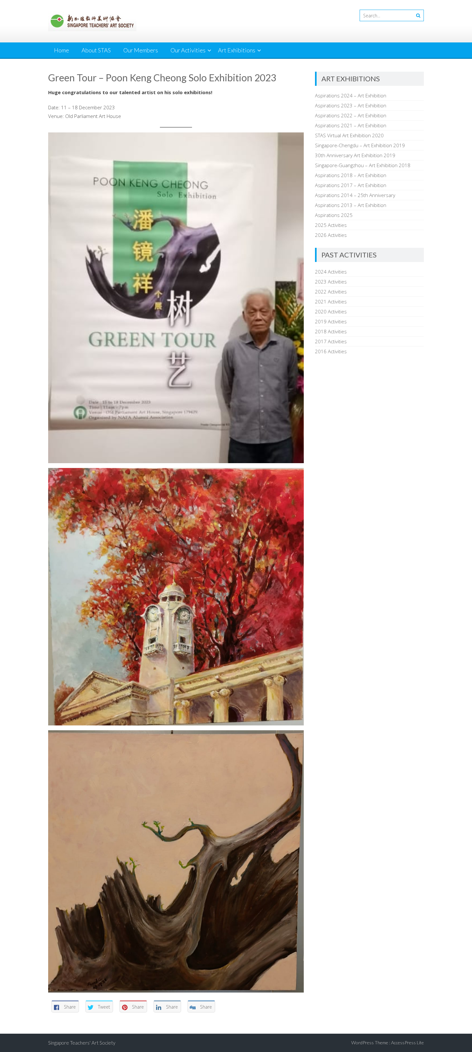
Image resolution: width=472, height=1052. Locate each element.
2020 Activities (331, 311)
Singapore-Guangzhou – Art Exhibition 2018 (362, 165)
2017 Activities (331, 341)
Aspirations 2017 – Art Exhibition (350, 185)
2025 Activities (331, 225)
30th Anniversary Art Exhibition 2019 (355, 155)
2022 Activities (331, 291)
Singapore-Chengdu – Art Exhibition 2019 (360, 145)
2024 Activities (331, 271)
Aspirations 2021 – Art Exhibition (350, 125)
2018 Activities (331, 331)
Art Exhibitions (236, 50)
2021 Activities (331, 301)
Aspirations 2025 (334, 215)
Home (61, 50)
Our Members (140, 50)
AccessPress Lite (407, 1042)
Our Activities (187, 50)
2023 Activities (331, 281)
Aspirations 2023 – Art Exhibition (350, 105)
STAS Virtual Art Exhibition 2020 (349, 135)
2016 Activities (331, 351)
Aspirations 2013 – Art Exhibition (350, 205)
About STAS (96, 50)
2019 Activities (331, 321)
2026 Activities (331, 235)
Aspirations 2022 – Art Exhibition (350, 115)
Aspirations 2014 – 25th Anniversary (355, 195)
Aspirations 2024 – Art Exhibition (350, 95)
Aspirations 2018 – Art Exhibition (350, 175)
